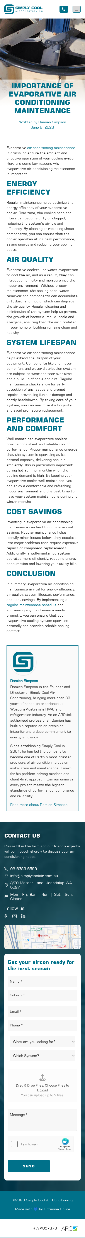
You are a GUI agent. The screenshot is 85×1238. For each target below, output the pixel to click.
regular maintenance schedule (31, 605)
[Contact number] (64, 9)
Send (29, 1166)
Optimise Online (57, 1209)
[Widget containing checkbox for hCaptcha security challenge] (40, 1144)
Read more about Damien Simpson (39, 804)
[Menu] (77, 9)
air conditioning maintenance (51, 148)
